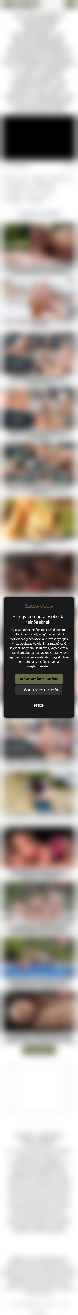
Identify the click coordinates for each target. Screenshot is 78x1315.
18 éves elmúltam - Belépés (39, 678)
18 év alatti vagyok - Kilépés (39, 689)
